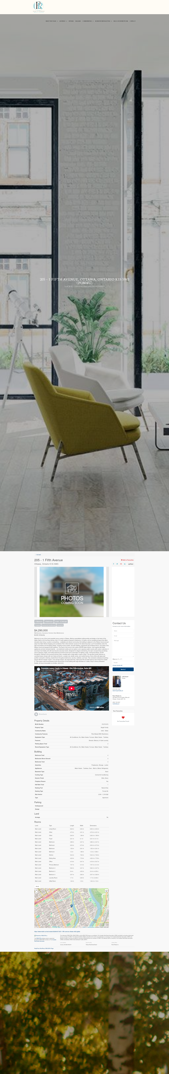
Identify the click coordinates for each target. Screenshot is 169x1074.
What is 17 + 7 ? (117, 659)
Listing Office (114, 942)
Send (122, 669)
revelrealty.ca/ (116, 704)
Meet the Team (51, 21)
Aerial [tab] (37, 886)
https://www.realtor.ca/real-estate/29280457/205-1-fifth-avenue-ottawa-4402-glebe (57, 931)
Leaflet (84, 927)
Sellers (78, 21)
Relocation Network (121, 21)
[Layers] (106, 890)
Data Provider (89, 942)
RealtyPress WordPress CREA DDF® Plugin (44, 948)
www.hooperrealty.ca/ (118, 690)
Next (107, 592)
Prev (35, 592)
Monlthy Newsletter (102, 21)
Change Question (117, 665)
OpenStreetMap (90, 927)
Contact (133, 21)
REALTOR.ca (39, 938)
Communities (87, 21)
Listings (62, 21)
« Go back (38, 554)
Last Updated (63, 942)
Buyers (71, 21)
